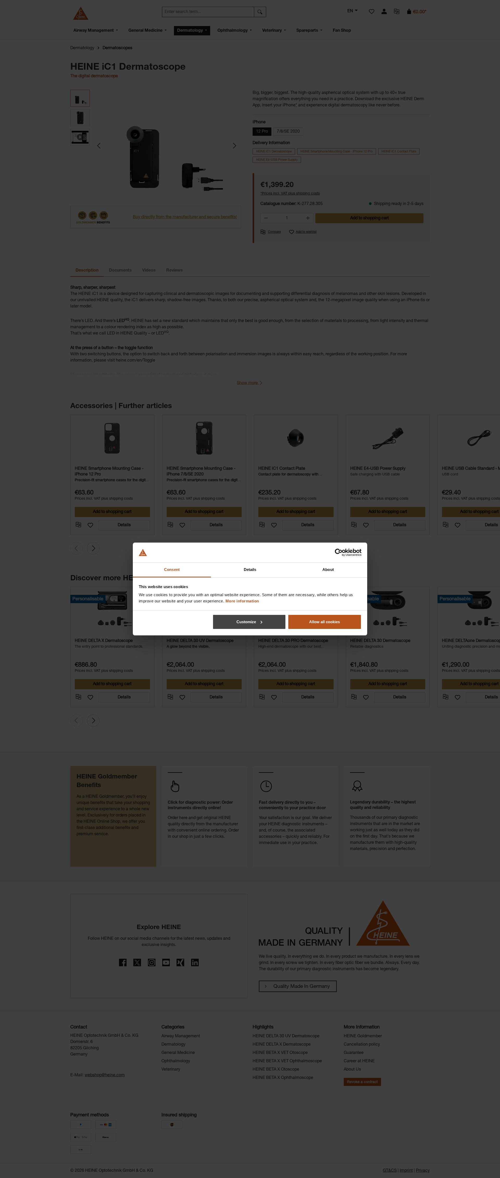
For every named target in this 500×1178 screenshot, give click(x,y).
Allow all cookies (324, 622)
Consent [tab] (172, 569)
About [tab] (328, 569)
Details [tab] (250, 569)
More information (242, 601)
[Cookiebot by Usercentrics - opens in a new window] (338, 552)
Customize (246, 622)
